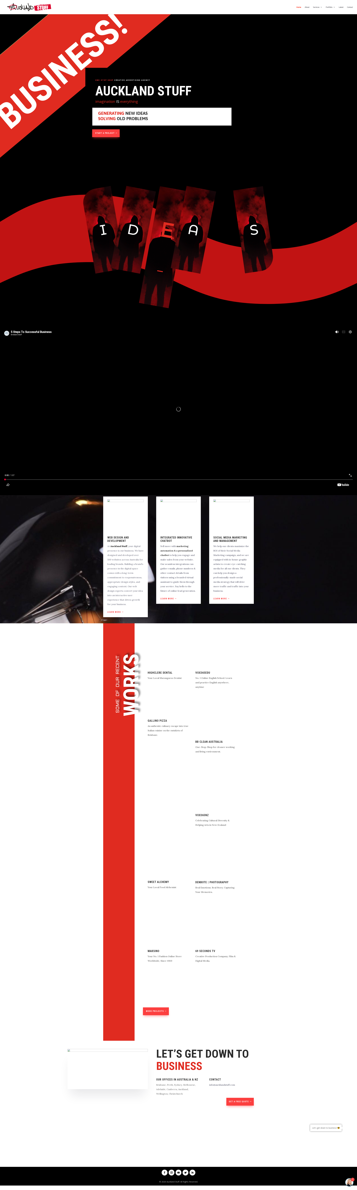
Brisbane (161, 1084)
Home (298, 7)
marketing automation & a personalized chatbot (176, 550)
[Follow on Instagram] (171, 1172)
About (307, 7)
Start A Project (105, 133)
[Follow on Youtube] (178, 1172)
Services (316, 7)
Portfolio (329, 7)
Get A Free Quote (239, 1101)
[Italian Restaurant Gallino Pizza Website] (167, 713)
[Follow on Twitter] (185, 1172)
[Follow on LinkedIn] (192, 1172)
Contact (350, 7)
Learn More (114, 612)
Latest (341, 7)
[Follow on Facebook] (164, 1172)
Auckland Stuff (118, 546)
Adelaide (161, 1089)
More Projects (155, 1011)
